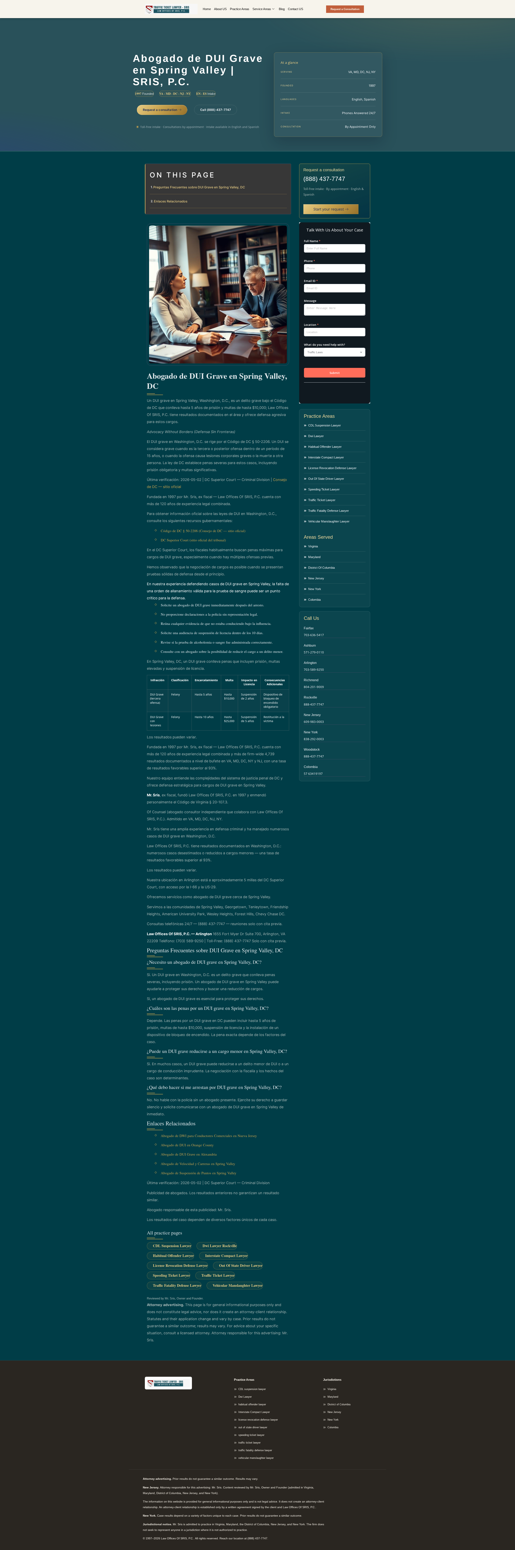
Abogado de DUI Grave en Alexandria (189, 1154)
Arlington (310, 663)
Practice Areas (239, 9)
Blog (282, 9)
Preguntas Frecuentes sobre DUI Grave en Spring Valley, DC (199, 187)
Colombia (311, 767)
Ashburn (310, 645)
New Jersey (312, 715)
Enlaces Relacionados (170, 201)
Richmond (311, 680)
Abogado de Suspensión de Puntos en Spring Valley (198, 1172)
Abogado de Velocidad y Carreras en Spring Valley (198, 1163)
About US (220, 9)
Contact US (295, 9)
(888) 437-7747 (324, 178)
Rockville (310, 697)
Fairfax (309, 628)
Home (207, 9)
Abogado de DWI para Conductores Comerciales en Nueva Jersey (209, 1135)
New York (311, 732)
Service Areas (261, 9)
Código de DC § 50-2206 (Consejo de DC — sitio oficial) (203, 530)
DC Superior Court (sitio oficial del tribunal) (193, 540)
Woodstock (312, 749)
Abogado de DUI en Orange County (187, 1144)
